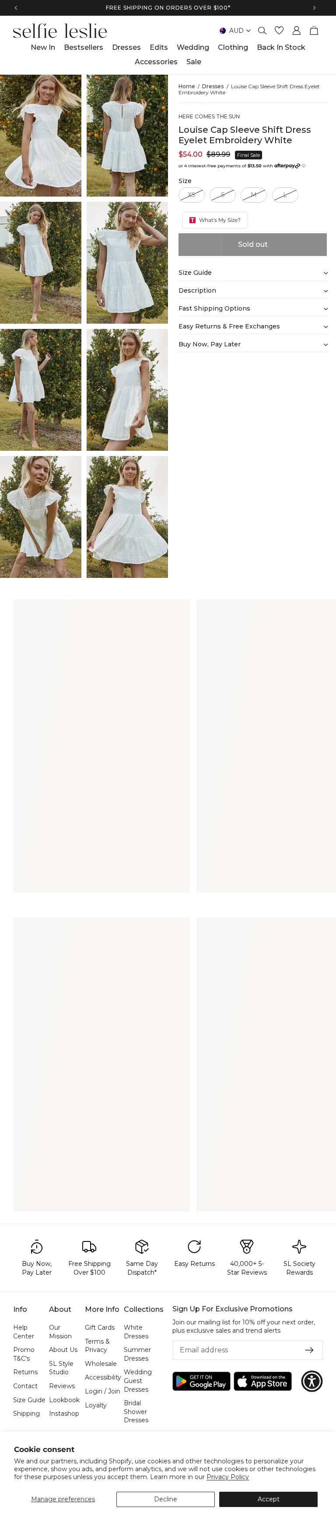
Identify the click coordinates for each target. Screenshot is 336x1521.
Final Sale (248, 155)
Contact (25, 1386)
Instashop (64, 1413)
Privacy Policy (227, 1477)
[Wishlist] (279, 30)
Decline (165, 1499)
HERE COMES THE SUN (209, 116)
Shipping (26, 1413)
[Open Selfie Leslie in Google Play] (201, 1381)
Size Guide (29, 1399)
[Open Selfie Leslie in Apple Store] (263, 1381)
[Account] (296, 30)
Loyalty (96, 1405)
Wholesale (101, 1363)
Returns (25, 1372)
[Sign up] (309, 1350)
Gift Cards (100, 1327)
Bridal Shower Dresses (136, 1411)
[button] (312, 1381)
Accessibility (103, 1377)
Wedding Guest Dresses (138, 1380)
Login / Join (102, 1391)
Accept (269, 1499)
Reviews (62, 1386)
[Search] (262, 30)
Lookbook (64, 1399)
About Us (63, 1350)
